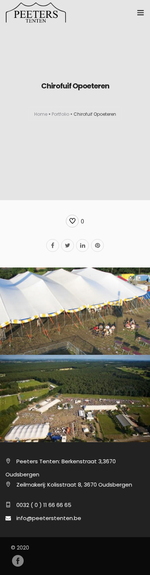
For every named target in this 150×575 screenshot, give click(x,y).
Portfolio (60, 114)
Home (40, 114)
